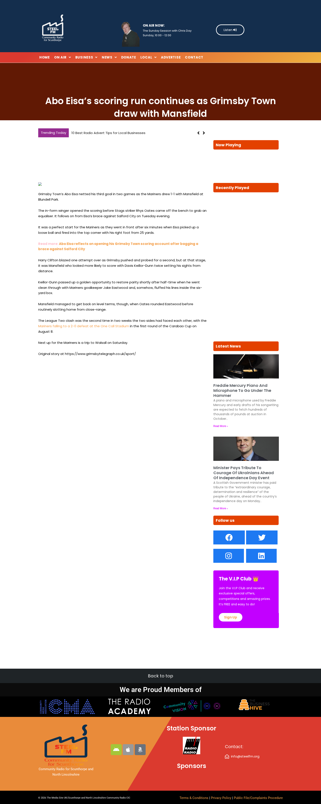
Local (146, 57)
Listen (228, 30)
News (107, 57)
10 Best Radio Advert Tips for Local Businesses (108, 133)
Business (84, 57)
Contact (194, 57)
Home (44, 57)
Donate (128, 57)
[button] (204, 133)
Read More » (220, 426)
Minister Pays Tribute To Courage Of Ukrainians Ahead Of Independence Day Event (243, 473)
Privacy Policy (221, 798)
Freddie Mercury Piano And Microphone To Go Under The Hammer (242, 390)
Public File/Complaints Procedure (258, 798)
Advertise (171, 57)
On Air (60, 57)
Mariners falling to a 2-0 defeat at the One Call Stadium (83, 326)
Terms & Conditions (193, 798)
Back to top (160, 676)
